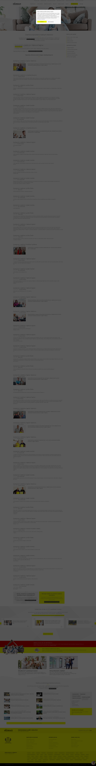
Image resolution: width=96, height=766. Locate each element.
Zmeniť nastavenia (51, 21)
